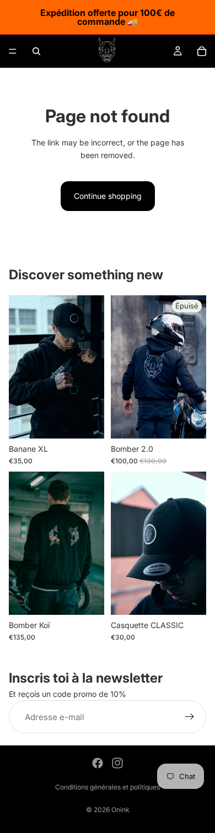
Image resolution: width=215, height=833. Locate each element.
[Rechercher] (36, 51)
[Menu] (12, 51)
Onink (120, 809)
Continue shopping (108, 196)
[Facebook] (97, 763)
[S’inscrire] (189, 717)
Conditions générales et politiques (107, 787)
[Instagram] (117, 763)
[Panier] (202, 51)
